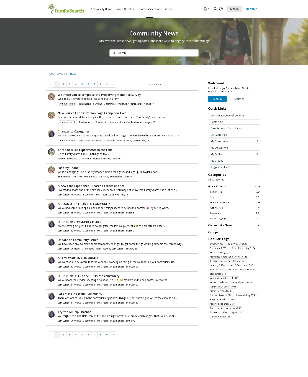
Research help (245, 295)
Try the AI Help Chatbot (74, 312)
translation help (220, 316)
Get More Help (219, 134)
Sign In (237, 312)
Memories (235, 213)
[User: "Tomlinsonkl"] (51, 96)
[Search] (215, 9)
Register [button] (239, 99)
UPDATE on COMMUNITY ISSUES (79, 222)
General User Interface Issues (228, 261)
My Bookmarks (234, 141)
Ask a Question (234, 186)
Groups (213, 232)
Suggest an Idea (220, 167)
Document (218, 248)
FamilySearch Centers (223, 286)
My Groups (217, 160)
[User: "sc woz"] (51, 152)
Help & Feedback (241, 265)
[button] (157, 84)
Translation (218, 273)
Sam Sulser (84, 140)
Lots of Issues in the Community (80, 294)
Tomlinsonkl (85, 103)
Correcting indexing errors (225, 308)
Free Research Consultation (226, 128)
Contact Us (217, 122)
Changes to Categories (74, 131)
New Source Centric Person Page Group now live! (92, 113)
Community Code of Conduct (227, 115)
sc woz (136, 140)
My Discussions (220, 147)
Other (216, 243)
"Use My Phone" (69, 168)
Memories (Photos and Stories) (228, 256)
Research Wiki (219, 282)
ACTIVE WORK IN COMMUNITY (78, 258)
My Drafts (234, 154)
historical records (221, 290)
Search (235, 197)
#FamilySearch (242, 282)
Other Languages (235, 218)
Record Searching (243, 248)
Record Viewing (221, 252)
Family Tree (235, 191)
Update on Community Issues (78, 240)
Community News (234, 225)
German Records (220, 295)
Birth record (218, 312)
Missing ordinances (222, 303)
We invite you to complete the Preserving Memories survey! (100, 95)
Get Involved (235, 208)
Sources (217, 269)
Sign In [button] (217, 99)
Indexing (217, 265)
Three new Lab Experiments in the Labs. (85, 150)
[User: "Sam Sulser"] (51, 133)
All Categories (216, 179)
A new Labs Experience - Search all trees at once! (91, 186)
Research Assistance (241, 269)
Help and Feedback (222, 299)
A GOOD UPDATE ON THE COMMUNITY (84, 204)
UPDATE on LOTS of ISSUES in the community (89, 276)
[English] (66, 9)
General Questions (235, 202)
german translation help (224, 278)
